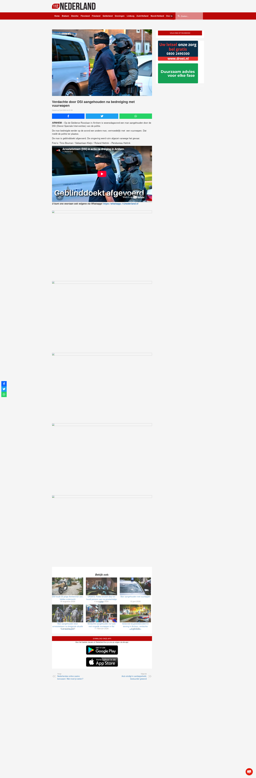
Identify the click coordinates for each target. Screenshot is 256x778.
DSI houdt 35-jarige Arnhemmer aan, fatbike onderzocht (67, 597)
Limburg (130, 16)
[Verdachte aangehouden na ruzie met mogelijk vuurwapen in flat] (101, 613)
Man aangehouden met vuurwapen (135, 596)
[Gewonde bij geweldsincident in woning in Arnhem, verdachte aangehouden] (135, 613)
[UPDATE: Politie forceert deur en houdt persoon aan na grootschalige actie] (101, 586)
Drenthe (74, 16)
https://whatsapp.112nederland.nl (120, 203)
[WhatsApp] (135, 116)
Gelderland (108, 16)
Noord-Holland (157, 16)
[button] (249, 771)
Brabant (65, 16)
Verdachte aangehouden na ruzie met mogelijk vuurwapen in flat (101, 625)
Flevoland (85, 16)
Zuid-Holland (142, 16)
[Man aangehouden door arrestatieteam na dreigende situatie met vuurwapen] (67, 613)
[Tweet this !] (102, 116)
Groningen (120, 16)
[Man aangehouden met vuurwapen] (135, 586)
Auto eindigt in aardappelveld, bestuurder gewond (134, 676)
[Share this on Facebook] (68, 116)
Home (57, 16)
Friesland (96, 16)
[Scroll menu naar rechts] (172, 16)
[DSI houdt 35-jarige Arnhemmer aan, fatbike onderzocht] (67, 586)
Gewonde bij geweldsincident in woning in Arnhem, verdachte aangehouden (135, 626)
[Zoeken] (179, 16)
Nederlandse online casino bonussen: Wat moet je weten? (70, 676)
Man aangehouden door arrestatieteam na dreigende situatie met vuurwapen (67, 626)
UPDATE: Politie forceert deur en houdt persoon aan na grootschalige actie (101, 599)
